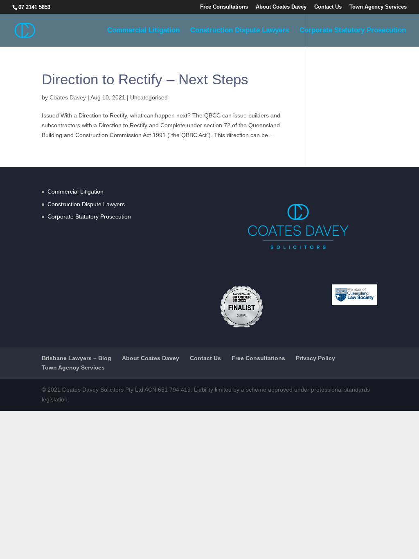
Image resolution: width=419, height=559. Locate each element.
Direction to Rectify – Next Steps (145, 79)
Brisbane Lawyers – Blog (76, 358)
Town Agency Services (378, 7)
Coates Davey (68, 97)
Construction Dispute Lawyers (239, 30)
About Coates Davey (281, 7)
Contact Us (328, 7)
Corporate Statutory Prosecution (353, 30)
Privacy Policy (315, 358)
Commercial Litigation (143, 30)
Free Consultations (224, 7)
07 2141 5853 (34, 7)
